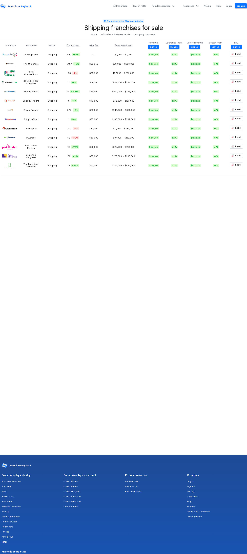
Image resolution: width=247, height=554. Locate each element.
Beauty (5, 511)
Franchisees (73, 45)
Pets (4, 491)
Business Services (122, 34)
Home (94, 34)
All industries (132, 486)
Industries (106, 34)
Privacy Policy (194, 516)
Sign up (191, 486)
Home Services (9, 521)
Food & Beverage (11, 516)
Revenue (153, 43)
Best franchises (133, 491)
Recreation (7, 501)
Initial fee (93, 45)
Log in (190, 481)
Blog (189, 501)
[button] (163, 6)
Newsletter (192, 496)
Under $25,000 (71, 481)
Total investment (123, 45)
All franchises (132, 481)
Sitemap (191, 506)
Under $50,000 (71, 486)
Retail (4, 541)
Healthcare (7, 526)
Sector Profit (215, 43)
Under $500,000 (72, 501)
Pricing (190, 491)
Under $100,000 (72, 491)
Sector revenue (195, 43)
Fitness (5, 531)
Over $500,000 (71, 506)
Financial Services (11, 506)
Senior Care (8, 496)
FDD (236, 43)
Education (7, 486)
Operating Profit (174, 43)
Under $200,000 (72, 496)
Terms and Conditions (198, 511)
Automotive (7, 536)
